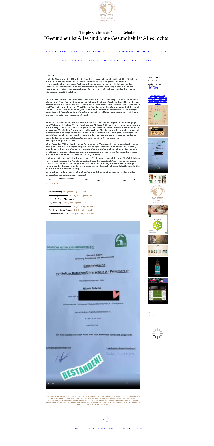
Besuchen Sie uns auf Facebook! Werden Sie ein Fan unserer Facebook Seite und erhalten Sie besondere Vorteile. (157, 100)
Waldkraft (147, 60)
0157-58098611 (153, 88)
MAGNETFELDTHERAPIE (71, 60)
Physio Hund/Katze (146, 51)
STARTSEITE (51, 51)
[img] (107, 11)
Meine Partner (131, 60)
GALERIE (90, 60)
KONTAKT (101, 60)
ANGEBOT (163, 51)
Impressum (115, 60)
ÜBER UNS (107, 51)
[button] (107, 418)
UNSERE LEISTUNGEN (108, 429)
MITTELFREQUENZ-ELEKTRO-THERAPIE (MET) (80, 51)
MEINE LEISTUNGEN (125, 51)
